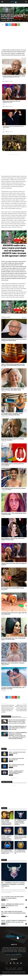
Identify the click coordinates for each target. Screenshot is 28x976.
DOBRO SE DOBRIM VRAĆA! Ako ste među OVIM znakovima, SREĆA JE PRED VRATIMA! (17, 728)
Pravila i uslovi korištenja (10, 969)
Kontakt (14, 968)
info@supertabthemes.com (16, 954)
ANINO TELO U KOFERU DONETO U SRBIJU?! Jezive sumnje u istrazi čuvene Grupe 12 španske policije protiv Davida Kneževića (21, 708)
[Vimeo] (14, 963)
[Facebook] (7, 963)
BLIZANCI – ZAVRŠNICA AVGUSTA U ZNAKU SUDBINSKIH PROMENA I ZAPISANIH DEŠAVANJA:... (16, 772)
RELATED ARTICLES (6, 716)
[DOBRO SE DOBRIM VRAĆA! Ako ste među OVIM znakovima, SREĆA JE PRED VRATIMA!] (4, 728)
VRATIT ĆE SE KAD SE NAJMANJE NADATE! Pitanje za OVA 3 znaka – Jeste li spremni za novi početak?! (17, 721)
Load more (14, 777)
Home (2, 4)
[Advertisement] (14, 38)
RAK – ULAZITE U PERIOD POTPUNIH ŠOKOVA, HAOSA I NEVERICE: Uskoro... (7, 852)
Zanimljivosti (6, 12)
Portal (2, 887)
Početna (6, 968)
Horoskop (11, 754)
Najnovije (3, 729)
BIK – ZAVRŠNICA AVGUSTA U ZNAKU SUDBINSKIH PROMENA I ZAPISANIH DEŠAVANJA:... (13, 884)
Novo (5, 4)
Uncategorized (4, 723)
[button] (26, 2)
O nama (10, 968)
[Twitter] (10, 963)
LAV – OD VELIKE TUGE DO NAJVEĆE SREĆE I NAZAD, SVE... (20, 852)
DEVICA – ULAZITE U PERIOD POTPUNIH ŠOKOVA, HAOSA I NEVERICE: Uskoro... (21, 837)
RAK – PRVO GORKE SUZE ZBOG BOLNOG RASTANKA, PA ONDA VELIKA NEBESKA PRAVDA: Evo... (13, 913)
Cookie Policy (19, 968)
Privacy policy (19, 969)
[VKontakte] (17, 963)
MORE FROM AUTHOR (16, 716)
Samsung (4, 20)
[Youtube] (21, 963)
